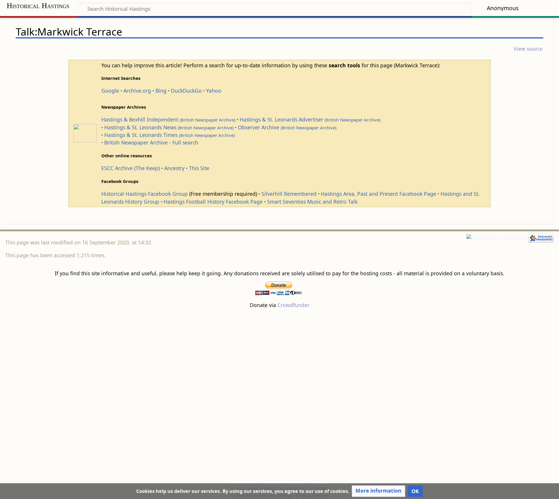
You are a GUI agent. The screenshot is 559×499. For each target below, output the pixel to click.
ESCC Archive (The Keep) (130, 168)
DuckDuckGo (186, 90)
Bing (161, 90)
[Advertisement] (279, 396)
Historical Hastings (38, 6)
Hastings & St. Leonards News (168, 127)
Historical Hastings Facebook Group (144, 193)
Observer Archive (287, 127)
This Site (199, 168)
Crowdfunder (293, 304)
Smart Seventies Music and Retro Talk (312, 201)
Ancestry (174, 168)
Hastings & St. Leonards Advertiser (310, 119)
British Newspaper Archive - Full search (151, 142)
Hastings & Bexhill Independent (168, 119)
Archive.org (137, 90)
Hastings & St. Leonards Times (169, 134)
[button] (378, 491)
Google (110, 90)
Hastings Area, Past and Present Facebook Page (378, 193)
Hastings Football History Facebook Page (213, 201)
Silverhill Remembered (288, 193)
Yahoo (213, 90)
